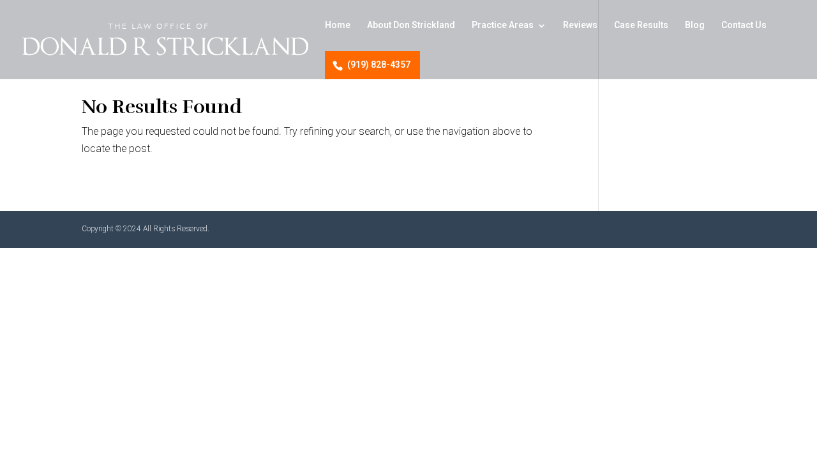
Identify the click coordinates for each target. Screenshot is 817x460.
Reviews (580, 26)
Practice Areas (503, 26)
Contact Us (744, 26)
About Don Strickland (411, 26)
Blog (695, 26)
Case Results (641, 26)
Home (337, 26)
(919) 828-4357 (378, 65)
